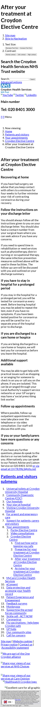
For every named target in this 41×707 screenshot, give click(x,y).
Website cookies (22, 641)
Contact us (26, 644)
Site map (10, 35)
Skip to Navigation (16, 38)
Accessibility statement (15, 647)
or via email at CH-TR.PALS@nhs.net (20, 467)
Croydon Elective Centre (19, 140)
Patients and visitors (17, 134)
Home (8, 131)
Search (5, 78)
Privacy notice (9, 644)
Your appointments (16, 137)
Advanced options (11, 82)
